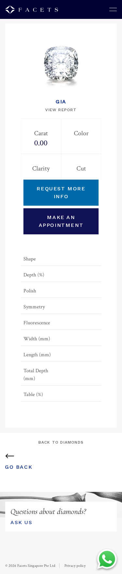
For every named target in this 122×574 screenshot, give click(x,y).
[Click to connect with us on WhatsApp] (107, 559)
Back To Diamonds (61, 442)
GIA (61, 101)
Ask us (21, 522)
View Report (60, 110)
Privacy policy (75, 565)
